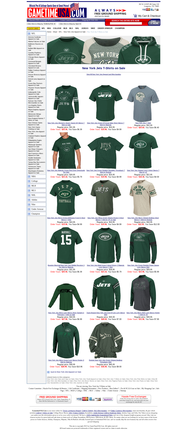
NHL (77, 28)
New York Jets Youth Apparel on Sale (89, 379)
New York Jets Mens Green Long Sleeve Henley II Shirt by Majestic (66, 361)
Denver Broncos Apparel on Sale (37, 75)
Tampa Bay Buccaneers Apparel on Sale (36, 163)
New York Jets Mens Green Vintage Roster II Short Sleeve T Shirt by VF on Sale (106, 219)
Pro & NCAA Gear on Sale (130, 388)
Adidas (85, 28)
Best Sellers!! (114, 388)
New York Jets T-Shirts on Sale (114, 379)
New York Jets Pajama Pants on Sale (114, 381)
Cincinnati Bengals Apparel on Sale (34, 62)
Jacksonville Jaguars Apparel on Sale (35, 97)
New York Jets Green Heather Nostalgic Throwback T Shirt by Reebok (105, 171)
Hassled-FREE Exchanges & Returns (42, 20)
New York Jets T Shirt (143, 123)
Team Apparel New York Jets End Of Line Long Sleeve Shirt (105, 313)
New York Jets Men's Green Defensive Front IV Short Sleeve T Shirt (66, 219)
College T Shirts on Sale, (44, 413)
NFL (43, 28)
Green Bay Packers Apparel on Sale (35, 84)
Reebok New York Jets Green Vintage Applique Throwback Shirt (105, 361)
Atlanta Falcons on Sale (36, 41)
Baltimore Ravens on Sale (35, 45)
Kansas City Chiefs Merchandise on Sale (35, 102)
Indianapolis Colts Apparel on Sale (34, 93)
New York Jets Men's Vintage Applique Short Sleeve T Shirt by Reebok (143, 219)
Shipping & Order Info (90, 20)
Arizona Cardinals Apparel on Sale (34, 38)
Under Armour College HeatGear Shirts (107, 413)
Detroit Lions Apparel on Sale (36, 80)
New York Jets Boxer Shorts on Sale (87, 381)
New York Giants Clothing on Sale (34, 128)
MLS (71, 28)
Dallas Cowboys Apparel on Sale (36, 71)
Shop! (55, 32)
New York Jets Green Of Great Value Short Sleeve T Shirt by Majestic (105, 124)
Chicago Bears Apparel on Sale (36, 58)
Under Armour (105, 28)
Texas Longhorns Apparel (72, 411)
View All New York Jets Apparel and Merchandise (103, 74)
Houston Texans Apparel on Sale (37, 89)
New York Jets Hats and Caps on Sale (60, 379)
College (57, 28)
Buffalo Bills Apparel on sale (36, 49)
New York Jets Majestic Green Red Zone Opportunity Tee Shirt (66, 171)
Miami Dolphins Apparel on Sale (36, 110)
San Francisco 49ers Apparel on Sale (35, 154)
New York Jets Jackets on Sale (77, 383)
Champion (120, 28)
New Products (103, 388)
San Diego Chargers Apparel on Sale (35, 150)
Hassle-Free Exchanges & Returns (55, 388)
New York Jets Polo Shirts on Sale (138, 379)
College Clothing (87, 411)
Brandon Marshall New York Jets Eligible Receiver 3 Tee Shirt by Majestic (66, 266)
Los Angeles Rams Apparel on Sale (34, 106)
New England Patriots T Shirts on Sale (36, 119)
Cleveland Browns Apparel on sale (34, 67)
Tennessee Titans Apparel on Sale (34, 167)
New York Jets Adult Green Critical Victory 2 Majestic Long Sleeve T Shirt (105, 266)
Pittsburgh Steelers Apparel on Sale (35, 145)
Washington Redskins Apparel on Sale (36, 172)
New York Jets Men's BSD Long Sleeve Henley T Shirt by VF (143, 313)
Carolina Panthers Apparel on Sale (34, 53)
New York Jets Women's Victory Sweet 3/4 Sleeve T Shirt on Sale (66, 124)
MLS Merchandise (100, 411)
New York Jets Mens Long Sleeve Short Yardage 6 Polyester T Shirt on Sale (66, 313)
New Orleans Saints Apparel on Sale (35, 124)
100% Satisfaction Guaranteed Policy (100, 415)
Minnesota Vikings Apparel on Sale (34, 115)
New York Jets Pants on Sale (139, 381)
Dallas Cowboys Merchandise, (121, 411)
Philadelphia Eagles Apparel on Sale (35, 141)
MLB (65, 28)
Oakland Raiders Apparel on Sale (37, 137)
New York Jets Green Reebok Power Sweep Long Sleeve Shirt (143, 266)
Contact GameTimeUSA (68, 20)
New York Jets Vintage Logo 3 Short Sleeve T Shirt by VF (143, 171)
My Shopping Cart (148, 388)
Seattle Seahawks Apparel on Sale (34, 159)
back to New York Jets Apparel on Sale (66, 372)
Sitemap (123, 391)
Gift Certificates (74, 388)
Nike (93, 28)
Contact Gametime (35, 388)
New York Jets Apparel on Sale (36, 132)
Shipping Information (88, 388)
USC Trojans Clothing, (77, 413)
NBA (49, 28)
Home (49, 32)
